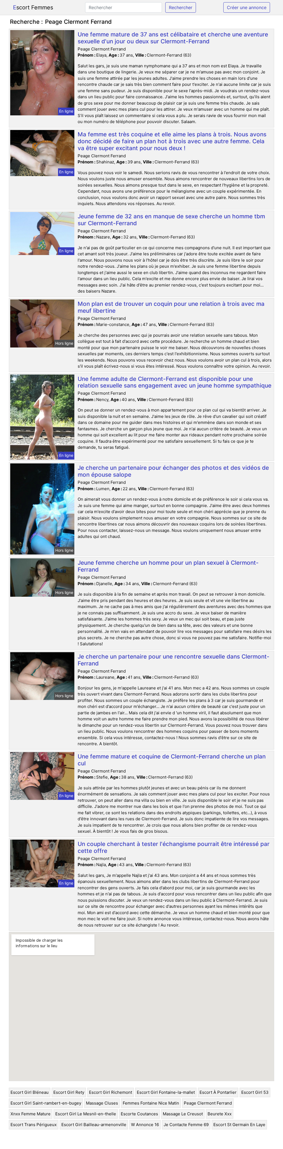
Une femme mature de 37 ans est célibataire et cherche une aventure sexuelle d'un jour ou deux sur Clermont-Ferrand (173, 38)
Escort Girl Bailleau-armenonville (93, 1124)
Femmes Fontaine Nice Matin (151, 1103)
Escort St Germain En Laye (239, 1124)
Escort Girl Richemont (110, 1092)
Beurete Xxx (220, 1113)
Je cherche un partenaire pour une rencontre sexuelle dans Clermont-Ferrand (173, 660)
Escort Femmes (33, 7)
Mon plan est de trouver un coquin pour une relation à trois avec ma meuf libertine (171, 307)
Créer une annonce (246, 7)
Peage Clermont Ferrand (208, 1103)
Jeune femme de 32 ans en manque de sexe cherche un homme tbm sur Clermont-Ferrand (171, 220)
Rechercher (180, 7)
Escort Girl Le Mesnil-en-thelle (85, 1113)
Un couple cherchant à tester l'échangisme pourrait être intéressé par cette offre (173, 847)
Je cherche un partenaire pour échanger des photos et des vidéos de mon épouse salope (173, 471)
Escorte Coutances (139, 1113)
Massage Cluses (102, 1103)
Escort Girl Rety (68, 1092)
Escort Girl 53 (255, 1092)
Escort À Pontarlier (218, 1092)
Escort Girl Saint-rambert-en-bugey (46, 1103)
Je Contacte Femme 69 (186, 1124)
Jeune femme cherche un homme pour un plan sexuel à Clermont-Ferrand (168, 566)
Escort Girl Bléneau (30, 1092)
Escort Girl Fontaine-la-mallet (166, 1092)
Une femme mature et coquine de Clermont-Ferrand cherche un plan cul (172, 760)
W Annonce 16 (145, 1124)
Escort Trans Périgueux (34, 1124)
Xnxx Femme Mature (31, 1113)
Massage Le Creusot (183, 1113)
